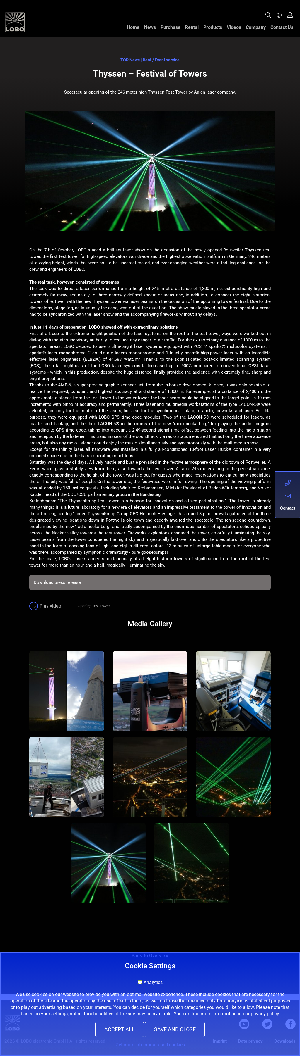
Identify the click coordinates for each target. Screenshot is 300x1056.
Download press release (57, 582)
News (150, 27)
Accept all (119, 1029)
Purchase (170, 27)
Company (256, 27)
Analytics (153, 982)
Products (212, 27)
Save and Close (175, 1029)
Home (133, 27)
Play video (50, 606)
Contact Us (281, 27)
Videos (234, 27)
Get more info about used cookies (150, 1045)
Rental (192, 27)
